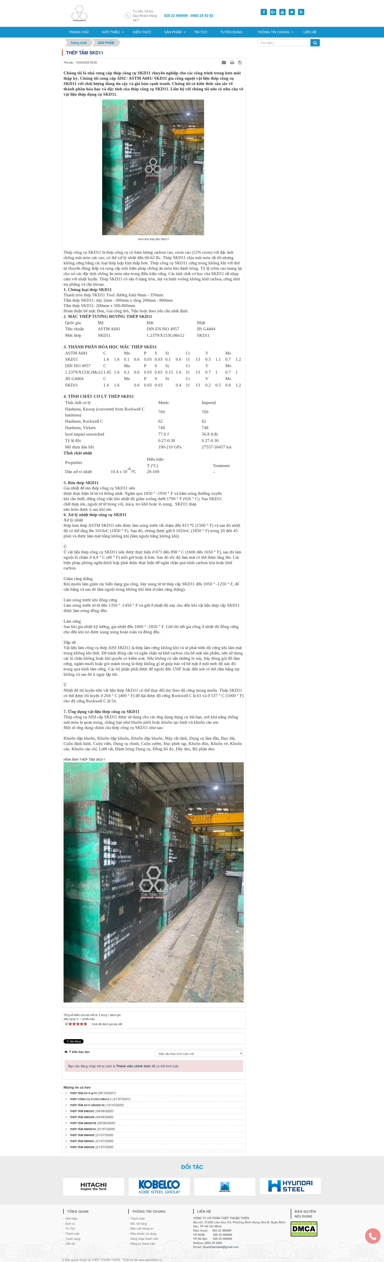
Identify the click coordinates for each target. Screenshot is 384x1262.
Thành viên (72, 1233)
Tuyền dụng (231, 32)
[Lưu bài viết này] (240, 62)
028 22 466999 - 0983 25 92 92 (188, 15)
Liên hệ (310, 32)
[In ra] (232, 62)
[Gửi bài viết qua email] (224, 62)
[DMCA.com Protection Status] (304, 1228)
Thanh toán (137, 1218)
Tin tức (201, 32)
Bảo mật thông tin (141, 1228)
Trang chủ (79, 32)
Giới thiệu (111, 32)
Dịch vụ (70, 1223)
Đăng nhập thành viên (144, 1238)
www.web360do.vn (150, 1260)
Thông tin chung (274, 32)
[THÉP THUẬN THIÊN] (84, 13)
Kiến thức (142, 32)
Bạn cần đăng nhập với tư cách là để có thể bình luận (123, 1066)
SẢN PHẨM (173, 32)
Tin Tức (70, 1228)
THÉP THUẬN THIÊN (106, 1260)
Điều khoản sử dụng (143, 1233)
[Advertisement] (285, 77)
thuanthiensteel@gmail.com (221, 1247)
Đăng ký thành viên (142, 1243)
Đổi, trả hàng (138, 1223)
